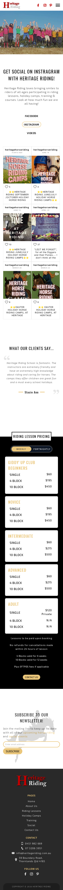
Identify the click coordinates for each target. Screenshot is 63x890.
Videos (31, 133)
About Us (31, 805)
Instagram (31, 124)
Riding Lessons (31, 810)
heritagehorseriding (17, 149)
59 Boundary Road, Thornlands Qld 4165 (32, 859)
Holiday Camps (31, 815)
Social (31, 825)
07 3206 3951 (33, 848)
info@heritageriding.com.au (33, 853)
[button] (57, 5)
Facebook (31, 115)
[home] (11, 5)
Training (31, 820)
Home (31, 801)
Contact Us (31, 677)
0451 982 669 (33, 843)
